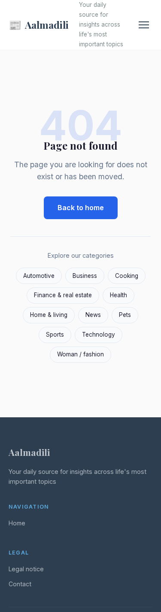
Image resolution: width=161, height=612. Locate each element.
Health (118, 295)
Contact (20, 584)
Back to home (81, 207)
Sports (55, 334)
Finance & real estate (63, 295)
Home (17, 523)
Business (85, 275)
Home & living (48, 314)
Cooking (126, 275)
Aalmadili (39, 24)
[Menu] (143, 25)
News (93, 314)
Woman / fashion (80, 354)
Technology (98, 334)
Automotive (39, 275)
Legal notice (26, 569)
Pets (125, 314)
